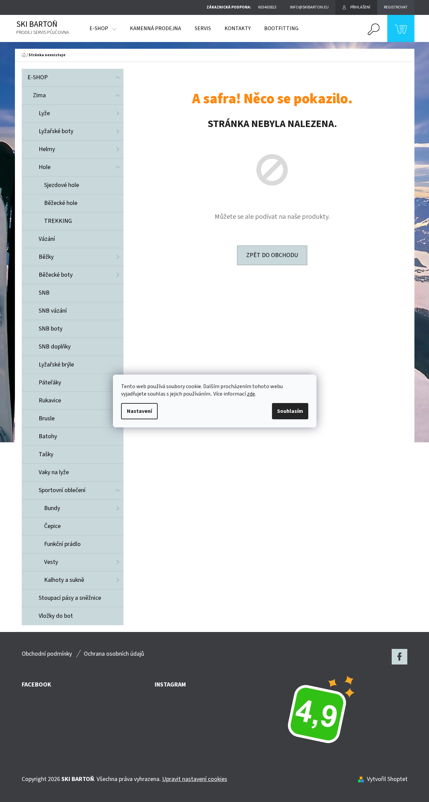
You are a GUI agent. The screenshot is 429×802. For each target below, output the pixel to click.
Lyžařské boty (56, 131)
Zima (39, 95)
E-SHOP (37, 77)
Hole (45, 167)
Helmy (47, 149)
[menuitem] (103, 28)
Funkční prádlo (62, 544)
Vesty (51, 562)
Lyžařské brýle (56, 364)
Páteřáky (50, 382)
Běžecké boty (56, 275)
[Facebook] (399, 656)
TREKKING (58, 221)
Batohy (48, 436)
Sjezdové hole (61, 185)
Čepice (52, 526)
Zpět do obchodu (272, 255)
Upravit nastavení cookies (194, 779)
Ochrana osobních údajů (114, 654)
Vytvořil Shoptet (387, 779)
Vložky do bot (56, 616)
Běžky (46, 257)
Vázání (47, 239)
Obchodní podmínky (47, 654)
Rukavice (50, 400)
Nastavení (139, 411)
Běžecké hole (60, 203)
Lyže (44, 113)
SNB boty (50, 328)
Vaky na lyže (54, 472)
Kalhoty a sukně (64, 580)
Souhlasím (290, 411)
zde (251, 394)
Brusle (47, 418)
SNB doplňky (55, 346)
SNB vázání (53, 311)
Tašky (46, 454)
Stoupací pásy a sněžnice (70, 598)
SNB (44, 293)
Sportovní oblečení (62, 490)
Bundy (52, 508)
